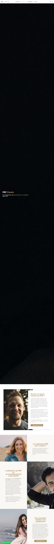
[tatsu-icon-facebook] (50, 1)
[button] (6, 542)
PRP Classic (24, 1)
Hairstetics (18, 1)
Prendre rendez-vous (37, 425)
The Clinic (39, 534)
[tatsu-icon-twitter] (52, 1)
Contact (35, 1)
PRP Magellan (30, 1)
